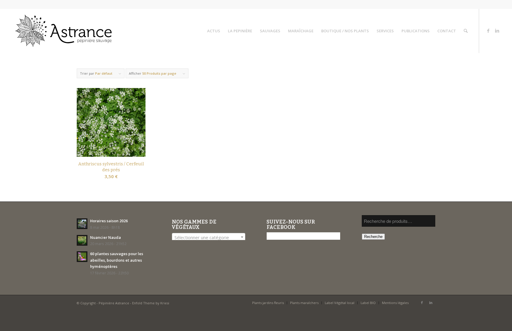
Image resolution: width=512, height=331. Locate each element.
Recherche (373, 236)
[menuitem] (213, 31)
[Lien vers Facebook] (488, 30)
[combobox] (208, 237)
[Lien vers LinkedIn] (497, 30)
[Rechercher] (465, 31)
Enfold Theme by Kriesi (150, 303)
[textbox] (208, 237)
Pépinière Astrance (114, 303)
